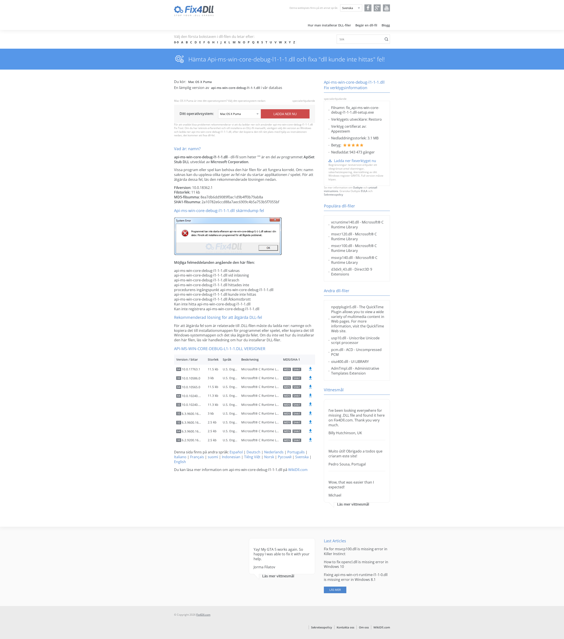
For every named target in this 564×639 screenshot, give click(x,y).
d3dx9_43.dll (341, 269)
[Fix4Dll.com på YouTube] (386, 8)
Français (197, 456)
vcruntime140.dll (345, 222)
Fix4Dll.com (203, 615)
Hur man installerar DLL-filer (329, 25)
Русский (284, 456)
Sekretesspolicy (333, 194)
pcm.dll (337, 349)
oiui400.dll (339, 361)
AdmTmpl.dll (341, 368)
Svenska (302, 456)
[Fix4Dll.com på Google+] (377, 8)
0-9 (176, 42)
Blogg (386, 25)
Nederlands (274, 452)
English (180, 461)
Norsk (269, 456)
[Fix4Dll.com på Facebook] (368, 8)
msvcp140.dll (342, 257)
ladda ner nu (285, 114)
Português (296, 452)
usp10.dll (338, 338)
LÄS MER (335, 590)
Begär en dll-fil (366, 25)
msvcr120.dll (341, 234)
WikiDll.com (298, 469)
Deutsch (253, 452)
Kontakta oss (345, 627)
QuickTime (375, 326)
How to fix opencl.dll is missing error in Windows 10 (356, 564)
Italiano (180, 456)
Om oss (364, 627)
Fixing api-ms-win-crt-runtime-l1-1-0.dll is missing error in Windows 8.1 (356, 577)
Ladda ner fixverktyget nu (355, 160)
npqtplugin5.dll (343, 307)
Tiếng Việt (252, 456)
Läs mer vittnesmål (353, 504)
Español (236, 452)
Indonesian (231, 456)
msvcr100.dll (341, 245)
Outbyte (358, 187)
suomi (213, 456)
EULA (364, 191)
